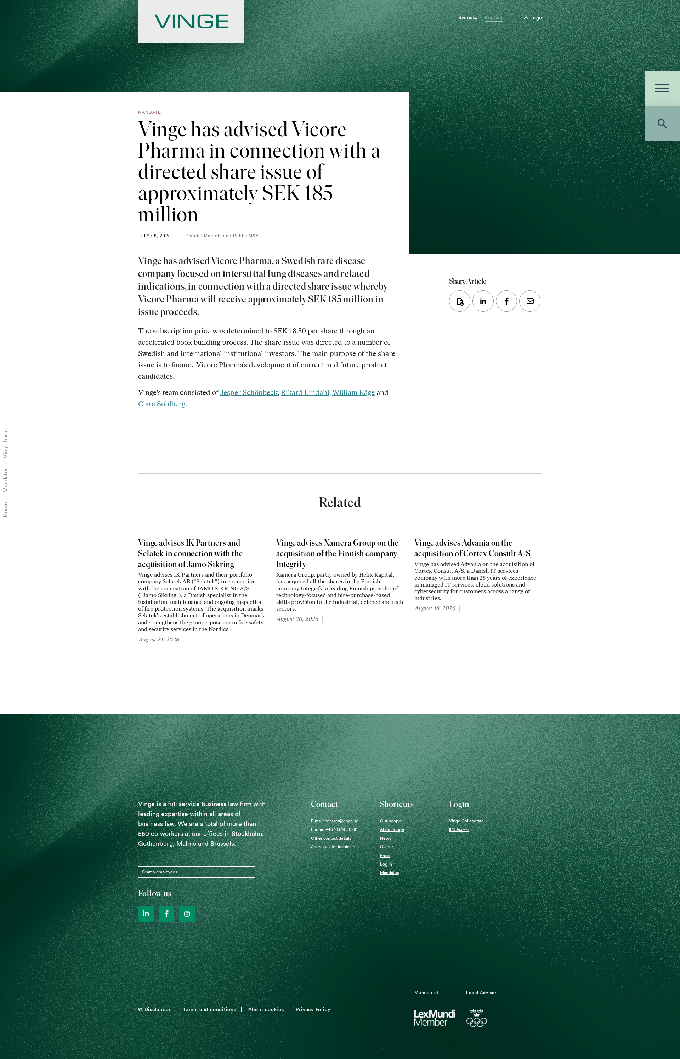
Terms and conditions (209, 1009)
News (385, 838)
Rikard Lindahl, (306, 392)
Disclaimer (157, 1009)
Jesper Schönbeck (249, 392)
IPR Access (459, 829)
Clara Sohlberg (161, 404)
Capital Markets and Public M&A (222, 235)
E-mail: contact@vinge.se (334, 821)
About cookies (266, 1009)
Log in (386, 864)
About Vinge (392, 829)
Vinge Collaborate (466, 821)
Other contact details (331, 838)
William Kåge (353, 392)
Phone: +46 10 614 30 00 (334, 829)
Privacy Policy (313, 1009)
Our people (391, 821)
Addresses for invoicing (333, 847)
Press (385, 856)
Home (5, 509)
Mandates (5, 480)
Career (386, 847)
